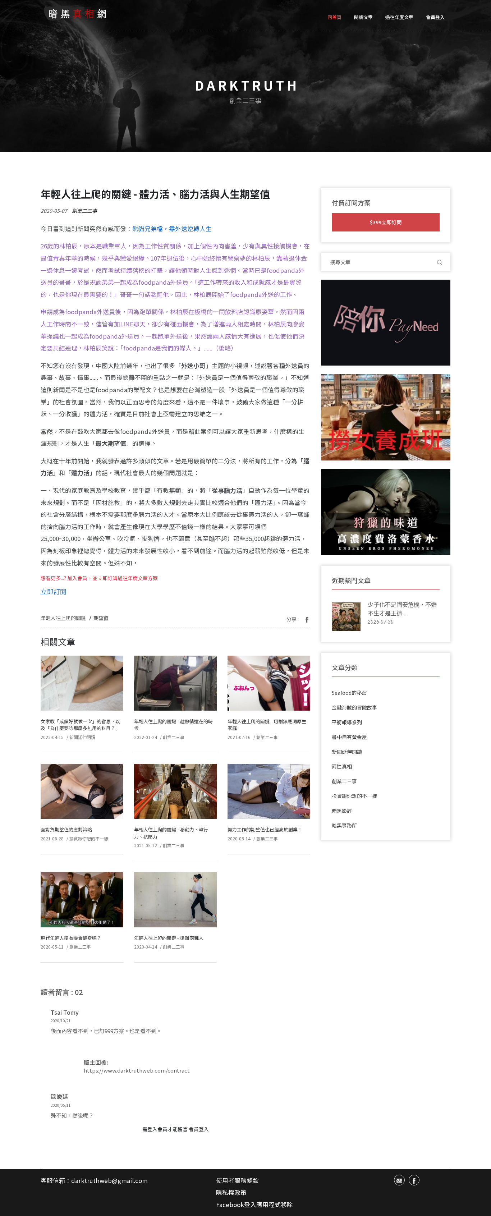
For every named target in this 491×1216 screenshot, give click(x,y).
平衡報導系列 (347, 722)
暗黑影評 (342, 810)
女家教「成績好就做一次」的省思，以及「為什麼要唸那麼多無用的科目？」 (80, 725)
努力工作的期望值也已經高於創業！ (265, 829)
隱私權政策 (231, 1192)
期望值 (101, 617)
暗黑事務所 (344, 825)
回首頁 (334, 17)
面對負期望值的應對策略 (66, 829)
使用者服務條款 (237, 1180)
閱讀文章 (363, 17)
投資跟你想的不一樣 (88, 838)
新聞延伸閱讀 (82, 737)
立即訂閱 (53, 591)
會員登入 (435, 17)
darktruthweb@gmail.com (109, 1180)
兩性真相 (342, 766)
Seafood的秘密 (349, 692)
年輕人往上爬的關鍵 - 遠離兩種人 (168, 938)
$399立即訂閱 (385, 222)
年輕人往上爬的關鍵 (63, 617)
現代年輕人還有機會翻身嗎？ (71, 938)
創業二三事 (84, 210)
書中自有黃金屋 (349, 736)
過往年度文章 (399, 17)
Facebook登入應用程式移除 (254, 1204)
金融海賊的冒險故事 (354, 707)
